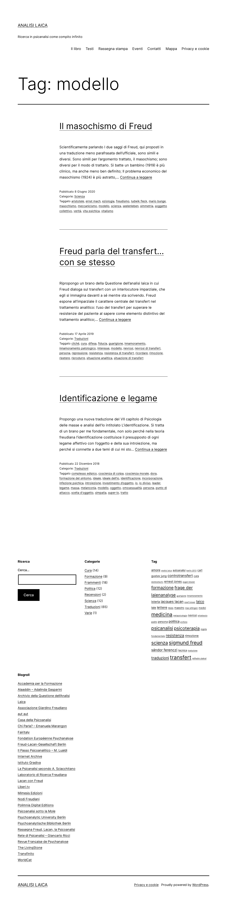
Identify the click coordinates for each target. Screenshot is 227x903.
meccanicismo (87, 206)
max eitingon (191, 608)
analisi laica (166, 570)
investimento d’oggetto (118, 483)
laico (200, 601)
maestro (179, 607)
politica (174, 621)
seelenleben (131, 206)
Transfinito (26, 854)
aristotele (77, 201)
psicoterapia (187, 628)
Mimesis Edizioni (30, 793)
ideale (97, 478)
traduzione (192, 650)
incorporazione (152, 478)
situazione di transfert (128, 358)
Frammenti (93, 582)
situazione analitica (99, 358)
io (136, 483)
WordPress (200, 885)
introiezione (93, 483)
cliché (75, 343)
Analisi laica (33, 25)
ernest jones (173, 581)
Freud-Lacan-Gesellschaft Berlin (42, 744)
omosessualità (132, 488)
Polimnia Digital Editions (36, 805)
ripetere (64, 358)
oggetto (115, 488)
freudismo (122, 201)
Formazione (93, 576)
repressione (79, 353)
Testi (90, 49)
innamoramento (134, 343)
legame (64, 488)
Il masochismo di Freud (105, 126)
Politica (90, 588)
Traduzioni (81, 338)
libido (170, 608)
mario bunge (157, 201)
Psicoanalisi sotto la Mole (36, 811)
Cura (88, 570)
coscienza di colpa (111, 473)
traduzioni (160, 657)
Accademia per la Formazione (40, 683)
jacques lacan (172, 601)
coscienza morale (137, 473)
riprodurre (78, 358)
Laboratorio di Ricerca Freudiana (42, 775)
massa (75, 488)
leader (156, 483)
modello (104, 206)
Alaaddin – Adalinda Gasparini (40, 689)
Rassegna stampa (113, 49)
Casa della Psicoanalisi (34, 720)
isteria (155, 602)
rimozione (156, 353)
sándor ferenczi (164, 650)
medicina (161, 614)
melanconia (88, 488)
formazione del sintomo (75, 478)
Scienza (79, 196)
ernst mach (93, 201)
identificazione (130, 478)
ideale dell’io (111, 478)
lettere (162, 607)
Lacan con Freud (30, 781)
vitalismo (107, 211)
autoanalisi (179, 570)
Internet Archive (30, 756)
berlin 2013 (191, 570)
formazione (162, 587)
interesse (103, 348)
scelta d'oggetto (82, 492)
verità (77, 211)
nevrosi (128, 348)
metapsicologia (180, 615)
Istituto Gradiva (29, 762)
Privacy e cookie (195, 49)
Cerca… (23, 570)
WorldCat (25, 860)
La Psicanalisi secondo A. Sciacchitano (46, 769)
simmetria (146, 206)
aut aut (23, 714)
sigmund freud (185, 643)
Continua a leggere (136, 177)
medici (202, 607)
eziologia (108, 201)
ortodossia (202, 615)
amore (155, 570)
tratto (124, 492)
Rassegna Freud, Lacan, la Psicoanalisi (46, 829)
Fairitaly (24, 732)
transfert (180, 657)
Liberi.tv (24, 787)
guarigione (116, 343)
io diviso (145, 483)
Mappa (171, 49)
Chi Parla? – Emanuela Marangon (42, 726)
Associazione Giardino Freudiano (42, 708)
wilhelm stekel (199, 658)
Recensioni (93, 594)
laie (153, 607)
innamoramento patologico (77, 348)
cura (84, 343)
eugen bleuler (189, 582)
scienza (116, 206)
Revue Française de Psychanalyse (43, 841)
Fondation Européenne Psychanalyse (45, 738)
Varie (88, 613)
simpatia (100, 492)
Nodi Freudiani (29, 799)
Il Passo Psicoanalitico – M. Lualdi (42, 750)
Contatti (154, 49)
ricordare (141, 353)
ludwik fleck (139, 201)
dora (153, 473)
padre (154, 621)
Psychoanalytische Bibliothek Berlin (44, 823)
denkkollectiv (157, 582)
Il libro (76, 49)
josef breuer (189, 602)
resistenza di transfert (119, 353)
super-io (113, 492)
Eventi (137, 49)
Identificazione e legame (108, 398)
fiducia (102, 343)
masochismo (67, 206)
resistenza (96, 353)
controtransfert (180, 575)
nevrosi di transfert (147, 348)
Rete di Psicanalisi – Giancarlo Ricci (44, 835)
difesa (92, 343)
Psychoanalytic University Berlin (42, 817)
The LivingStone (30, 847)
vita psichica (91, 211)
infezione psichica (71, 483)
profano (183, 622)
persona (64, 353)
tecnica (182, 650)
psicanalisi (162, 628)
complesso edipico (84, 473)
